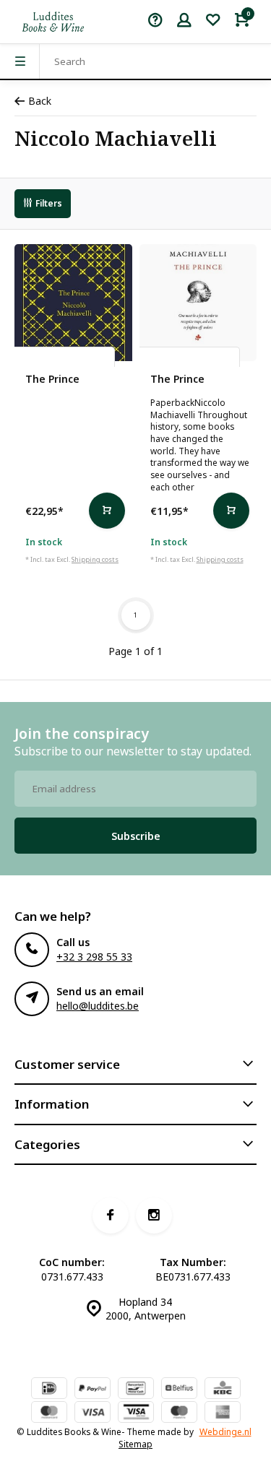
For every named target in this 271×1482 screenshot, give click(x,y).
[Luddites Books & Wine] (53, 21)
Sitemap (135, 1444)
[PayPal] (92, 1389)
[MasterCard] (49, 1413)
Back (39, 101)
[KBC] (223, 1389)
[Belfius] (179, 1389)
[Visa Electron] (136, 1413)
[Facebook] (111, 1215)
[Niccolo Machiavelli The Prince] (73, 303)
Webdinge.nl (225, 1431)
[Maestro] (179, 1413)
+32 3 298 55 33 (94, 956)
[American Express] (223, 1413)
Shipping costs (95, 559)
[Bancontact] (136, 1389)
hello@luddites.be (97, 1006)
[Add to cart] (107, 511)
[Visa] (92, 1413)
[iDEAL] (49, 1389)
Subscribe (135, 836)
